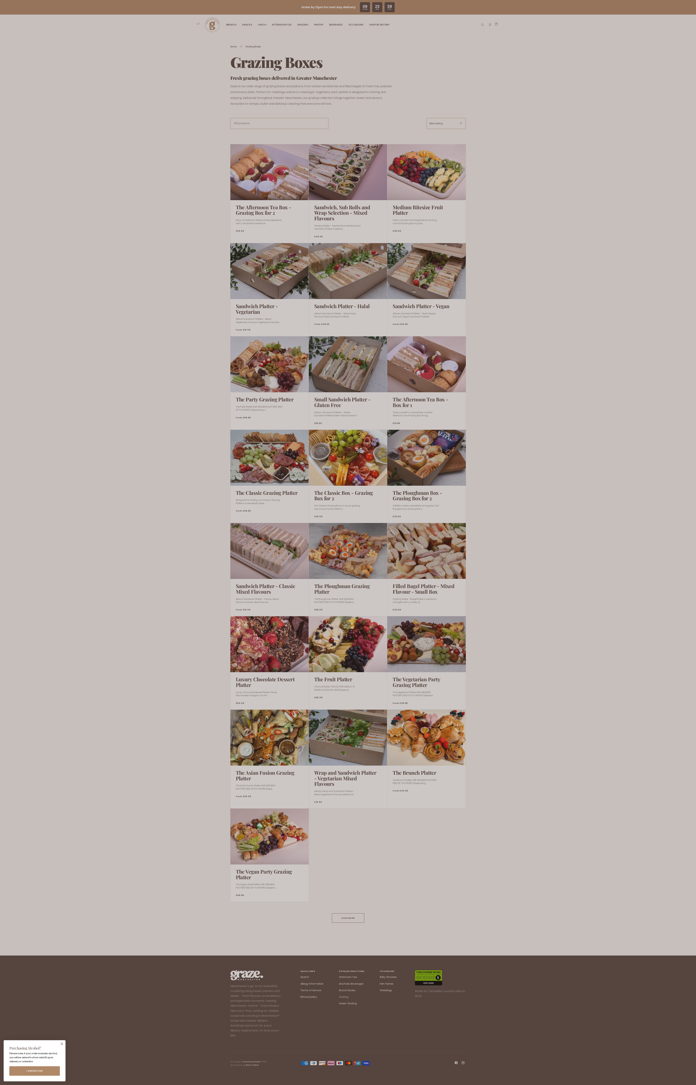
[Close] (62, 1044)
